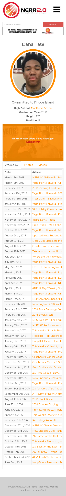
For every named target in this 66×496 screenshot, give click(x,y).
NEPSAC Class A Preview (47, 425)
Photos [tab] (28, 164)
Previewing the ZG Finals (47, 409)
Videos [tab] (43, 164)
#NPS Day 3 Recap (43, 219)
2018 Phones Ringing (45, 404)
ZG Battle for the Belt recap (48, 436)
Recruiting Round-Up (45, 420)
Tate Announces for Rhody (48, 251)
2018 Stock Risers (42, 314)
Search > (53, 24)
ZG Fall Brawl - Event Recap (48, 451)
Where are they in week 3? (48, 256)
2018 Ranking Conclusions (47, 188)
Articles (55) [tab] (11, 164)
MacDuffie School (41, 108)
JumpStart (40, 490)
